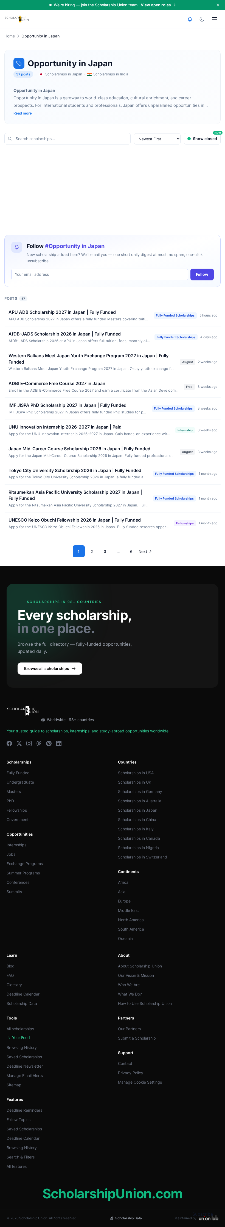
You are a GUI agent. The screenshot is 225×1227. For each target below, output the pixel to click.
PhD (10, 800)
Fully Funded (18, 772)
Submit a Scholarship (137, 1038)
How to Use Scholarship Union (145, 1003)
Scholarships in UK (134, 782)
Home (9, 36)
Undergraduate (20, 782)
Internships (16, 844)
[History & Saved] (189, 19)
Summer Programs (23, 873)
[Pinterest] (49, 743)
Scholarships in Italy (136, 829)
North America (131, 919)
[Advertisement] (112, 189)
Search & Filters (21, 1157)
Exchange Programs (25, 863)
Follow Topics (18, 1119)
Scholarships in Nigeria (138, 847)
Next (143, 551)
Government (18, 819)
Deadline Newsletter (25, 1066)
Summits (14, 891)
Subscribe (202, 1214)
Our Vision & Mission (136, 975)
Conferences (18, 882)
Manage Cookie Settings (140, 1082)
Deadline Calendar (23, 994)
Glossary (14, 984)
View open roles (156, 4)
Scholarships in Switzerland (142, 857)
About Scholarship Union (140, 966)
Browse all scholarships (46, 668)
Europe (124, 901)
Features (15, 1099)
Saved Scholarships (24, 1056)
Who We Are (129, 984)
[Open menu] (215, 19)
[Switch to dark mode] (201, 19)
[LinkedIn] (58, 743)
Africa (123, 882)
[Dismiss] (218, 5)
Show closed (207, 137)
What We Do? (130, 994)
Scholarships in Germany (140, 791)
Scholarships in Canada (139, 838)
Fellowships (17, 810)
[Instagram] (29, 743)
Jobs (11, 854)
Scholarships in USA (136, 772)
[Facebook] (9, 743)
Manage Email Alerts (25, 1075)
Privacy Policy (130, 1072)
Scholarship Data (22, 1003)
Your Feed (21, 1037)
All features (17, 1166)
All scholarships (20, 1028)
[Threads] (39, 743)
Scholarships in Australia (139, 800)
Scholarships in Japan (137, 810)
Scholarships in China (137, 819)
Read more (22, 113)
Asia (121, 891)
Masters (14, 791)
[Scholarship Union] (16, 19)
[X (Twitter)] (19, 743)
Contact (125, 1063)
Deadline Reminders (24, 1110)
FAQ (10, 975)
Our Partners (129, 1028)
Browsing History (22, 1047)
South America (131, 929)
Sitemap (14, 1085)
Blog (11, 966)
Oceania (125, 938)
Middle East (128, 910)
